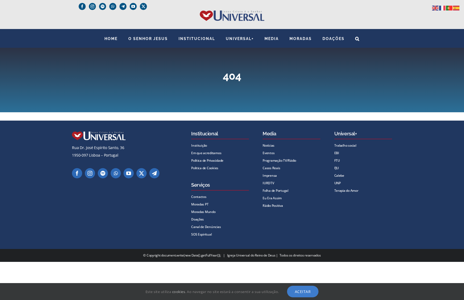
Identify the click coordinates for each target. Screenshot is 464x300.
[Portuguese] (449, 8)
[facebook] (82, 6)
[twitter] (143, 6)
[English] (435, 8)
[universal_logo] (232, 12)
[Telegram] (123, 6)
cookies (178, 291)
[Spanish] (456, 8)
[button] (357, 38)
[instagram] (92, 6)
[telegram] (154, 173)
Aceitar (303, 291)
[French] (442, 8)
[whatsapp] (113, 6)
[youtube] (133, 6)
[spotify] (102, 6)
